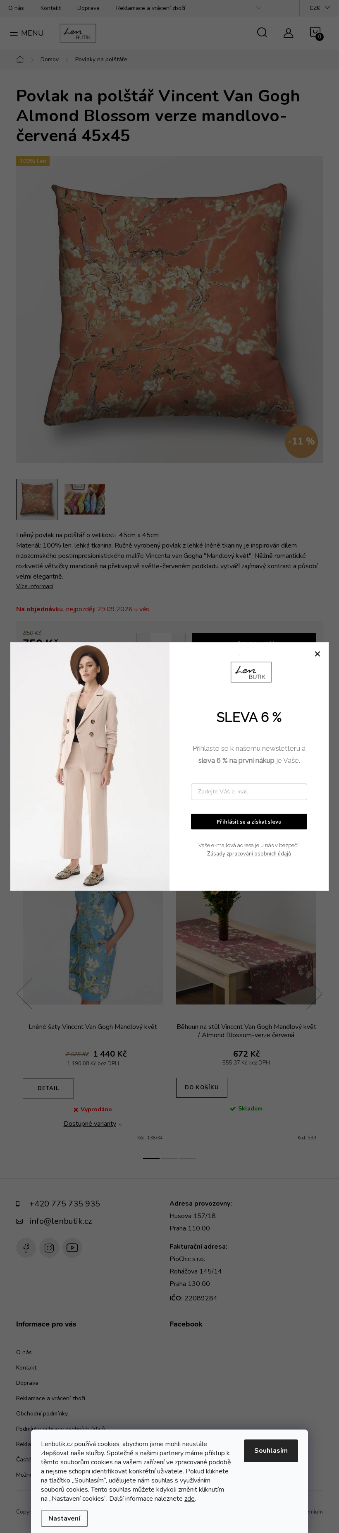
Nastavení (64, 1518)
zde (189, 1498)
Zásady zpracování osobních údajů (249, 854)
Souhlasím (271, 1450)
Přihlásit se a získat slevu (249, 821)
